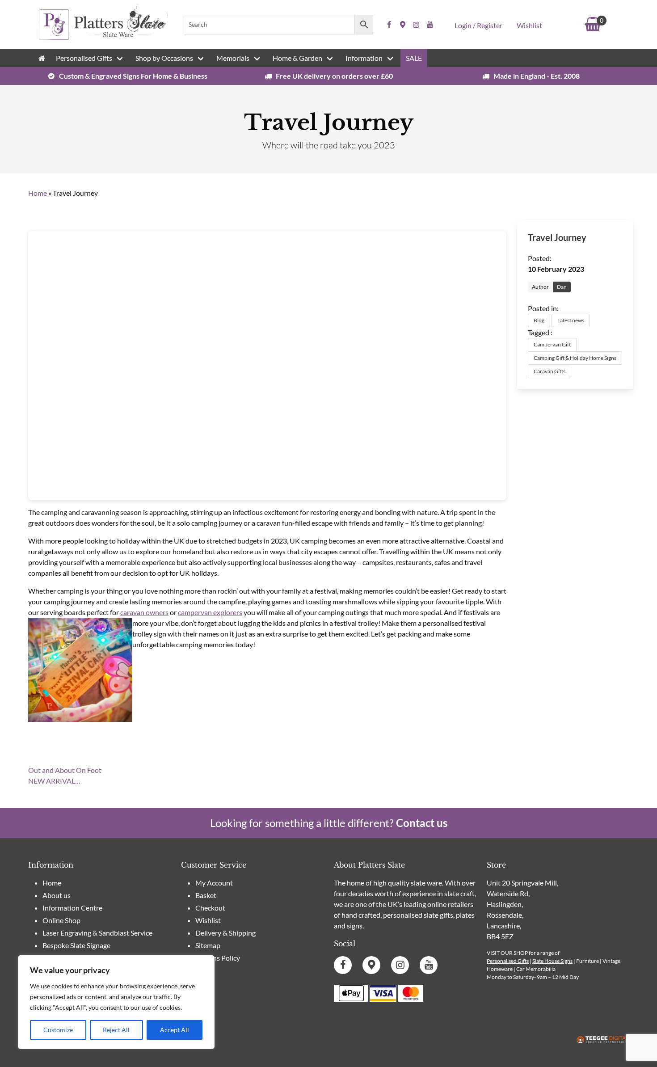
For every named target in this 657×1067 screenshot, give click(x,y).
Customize (58, 1029)
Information (364, 58)
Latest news (570, 320)
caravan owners (144, 612)
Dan (562, 286)
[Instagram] (416, 24)
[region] (116, 1002)
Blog (539, 320)
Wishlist (529, 25)
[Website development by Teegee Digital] (602, 1040)
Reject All (116, 1029)
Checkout (210, 907)
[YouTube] (430, 24)
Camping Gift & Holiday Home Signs (575, 357)
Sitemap (207, 945)
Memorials (232, 58)
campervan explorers (210, 612)
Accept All (174, 1029)
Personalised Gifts (84, 58)
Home (37, 193)
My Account (214, 882)
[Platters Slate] (103, 38)
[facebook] (389, 24)
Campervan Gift (552, 344)
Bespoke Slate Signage (76, 945)
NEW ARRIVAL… (54, 780)
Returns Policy (217, 957)
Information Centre (72, 907)
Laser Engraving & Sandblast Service (97, 932)
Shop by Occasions (164, 58)
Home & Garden (297, 58)
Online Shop (61, 920)
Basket (205, 895)
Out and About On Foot (64, 770)
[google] (402, 24)
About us (56, 895)
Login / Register (478, 25)
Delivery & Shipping (225, 932)
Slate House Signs (552, 960)
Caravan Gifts (549, 371)
